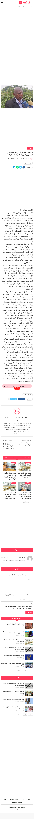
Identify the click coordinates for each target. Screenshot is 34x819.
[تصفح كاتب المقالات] (17, 411)
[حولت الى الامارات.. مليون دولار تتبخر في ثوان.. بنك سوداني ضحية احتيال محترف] (9, 486)
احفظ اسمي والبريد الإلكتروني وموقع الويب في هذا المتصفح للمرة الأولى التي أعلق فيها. (18, 607)
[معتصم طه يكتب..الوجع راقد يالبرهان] (29, 626)
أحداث (16, 799)
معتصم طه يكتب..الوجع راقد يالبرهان (15, 624)
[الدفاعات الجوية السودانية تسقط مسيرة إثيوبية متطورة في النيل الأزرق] (29, 650)
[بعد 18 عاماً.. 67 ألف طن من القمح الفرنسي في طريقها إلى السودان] (9, 466)
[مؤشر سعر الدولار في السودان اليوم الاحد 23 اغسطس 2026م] (24, 466)
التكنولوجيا (14, 802)
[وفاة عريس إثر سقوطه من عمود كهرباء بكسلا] (29, 701)
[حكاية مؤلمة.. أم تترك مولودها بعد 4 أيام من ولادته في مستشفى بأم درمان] (29, 709)
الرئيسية (28, 799)
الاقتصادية (29, 148)
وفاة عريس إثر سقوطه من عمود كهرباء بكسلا (13, 699)
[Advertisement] (17, 25)
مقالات (5, 799)
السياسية (22, 799)
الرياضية (20, 802)
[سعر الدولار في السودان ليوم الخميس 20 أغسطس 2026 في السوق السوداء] (24, 486)
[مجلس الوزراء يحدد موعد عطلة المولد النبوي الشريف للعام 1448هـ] (29, 657)
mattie (23, 557)
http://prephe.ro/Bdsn (20, 560)
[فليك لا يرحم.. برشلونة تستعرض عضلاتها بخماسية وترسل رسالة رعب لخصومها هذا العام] (29, 634)
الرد (2, 563)
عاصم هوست (15, 809)
